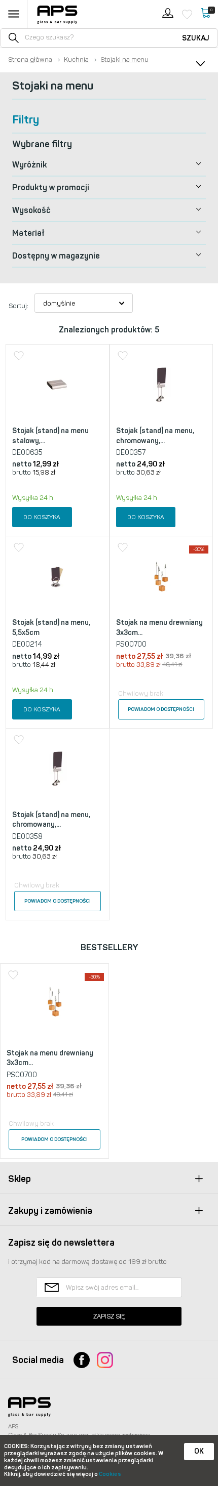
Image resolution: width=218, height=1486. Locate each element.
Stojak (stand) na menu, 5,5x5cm (51, 627)
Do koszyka (41, 517)
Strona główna (30, 59)
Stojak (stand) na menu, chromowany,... (155, 436)
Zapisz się (109, 1316)
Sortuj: (18, 306)
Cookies (110, 1474)
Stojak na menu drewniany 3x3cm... (159, 627)
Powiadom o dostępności (161, 709)
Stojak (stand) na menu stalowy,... (50, 436)
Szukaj (195, 38)
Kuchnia (76, 59)
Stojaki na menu (124, 59)
